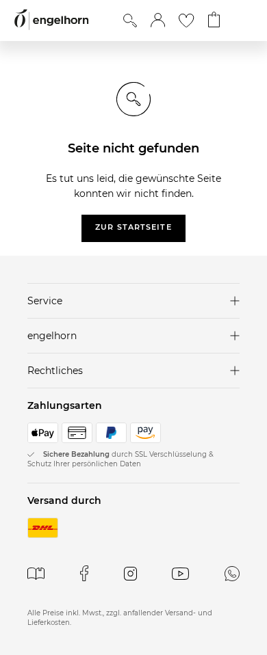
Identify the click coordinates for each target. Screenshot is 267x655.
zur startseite (133, 227)
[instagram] (130, 573)
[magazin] (35, 573)
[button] (158, 20)
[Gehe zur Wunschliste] (186, 20)
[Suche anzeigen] (130, 20)
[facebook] (84, 573)
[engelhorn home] (51, 20)
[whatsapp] (232, 573)
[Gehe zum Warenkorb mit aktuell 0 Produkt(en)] (214, 20)
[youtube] (180, 573)
